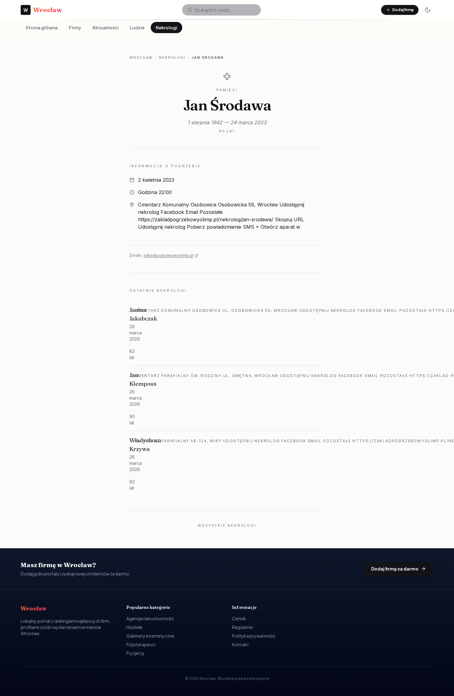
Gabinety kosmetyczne (150, 636)
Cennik (239, 618)
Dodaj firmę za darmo (394, 568)
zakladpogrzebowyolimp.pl (168, 255)
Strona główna (42, 27)
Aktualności (105, 27)
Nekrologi (166, 27)
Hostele (134, 627)
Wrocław (141, 57)
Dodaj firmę (403, 9)
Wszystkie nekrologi (227, 525)
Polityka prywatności (253, 636)
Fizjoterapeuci (140, 644)
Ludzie (137, 27)
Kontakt (240, 644)
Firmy (75, 27)
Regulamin (242, 627)
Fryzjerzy (135, 653)
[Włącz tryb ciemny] (427, 9)
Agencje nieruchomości (150, 618)
